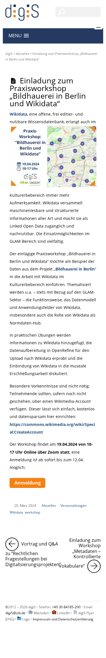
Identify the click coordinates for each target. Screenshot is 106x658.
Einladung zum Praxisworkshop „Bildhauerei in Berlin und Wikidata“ (48, 92)
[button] (19, 35)
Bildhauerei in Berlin (75, 269)
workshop (32, 512)
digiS (8, 53)
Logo (26, 619)
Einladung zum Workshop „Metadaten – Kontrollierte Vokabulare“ (80, 553)
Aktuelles (22, 53)
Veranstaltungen (73, 505)
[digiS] (22, 17)
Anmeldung (27, 483)
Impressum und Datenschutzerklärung (63, 619)
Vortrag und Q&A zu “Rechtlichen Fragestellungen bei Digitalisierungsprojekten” (33, 553)
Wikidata (18, 114)
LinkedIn (63, 613)
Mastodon (41, 613)
